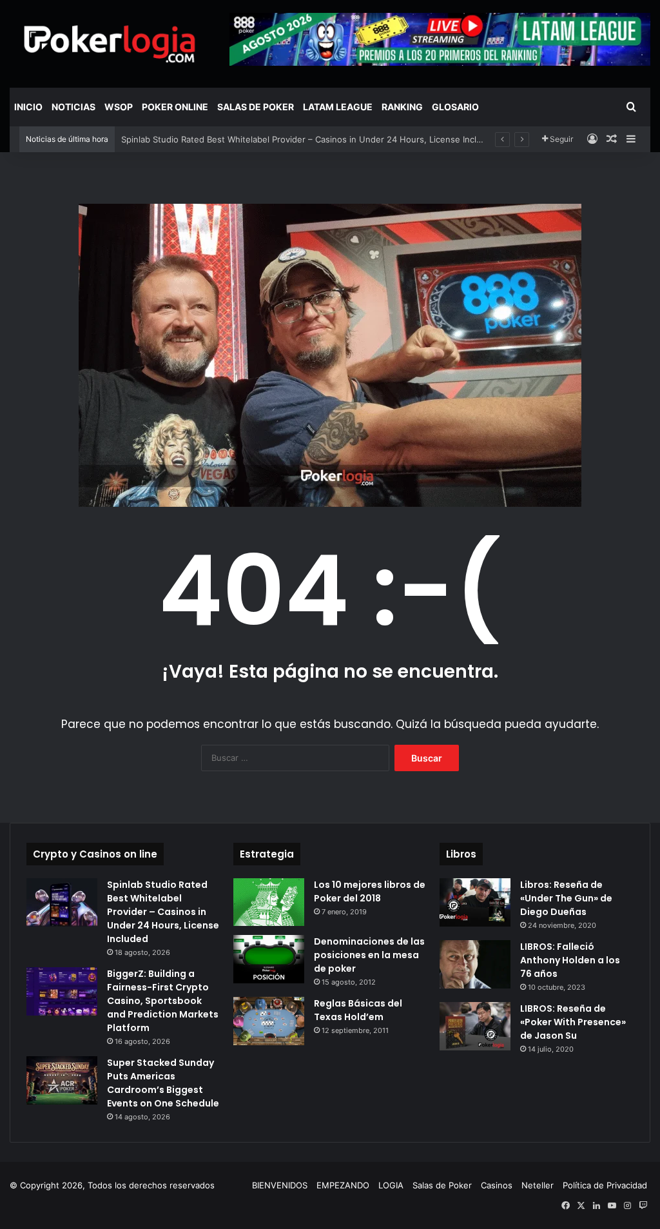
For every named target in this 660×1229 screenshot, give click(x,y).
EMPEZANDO (342, 1185)
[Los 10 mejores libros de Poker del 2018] (268, 901)
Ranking (402, 106)
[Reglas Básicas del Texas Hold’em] (268, 1021)
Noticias (73, 106)
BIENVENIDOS (279, 1185)
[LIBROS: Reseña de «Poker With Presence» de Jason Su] (475, 1026)
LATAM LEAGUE (338, 106)
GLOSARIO (455, 106)
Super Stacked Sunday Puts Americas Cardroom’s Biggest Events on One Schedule (163, 1083)
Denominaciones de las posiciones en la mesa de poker (369, 955)
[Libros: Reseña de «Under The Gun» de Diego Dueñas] (475, 902)
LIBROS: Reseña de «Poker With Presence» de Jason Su (573, 1022)
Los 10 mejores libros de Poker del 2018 (369, 891)
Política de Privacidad (605, 1185)
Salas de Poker (255, 106)
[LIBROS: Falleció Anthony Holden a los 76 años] (475, 964)
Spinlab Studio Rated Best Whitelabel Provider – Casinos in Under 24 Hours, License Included (309, 139)
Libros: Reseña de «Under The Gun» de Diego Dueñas (566, 898)
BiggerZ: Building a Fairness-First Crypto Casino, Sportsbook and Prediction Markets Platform (162, 1000)
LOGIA (390, 1185)
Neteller (537, 1185)
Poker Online (175, 106)
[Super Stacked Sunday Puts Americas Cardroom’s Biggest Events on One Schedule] (61, 1080)
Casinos (496, 1185)
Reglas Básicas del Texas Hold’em (358, 1010)
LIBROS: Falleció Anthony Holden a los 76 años (570, 960)
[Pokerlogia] (110, 43)
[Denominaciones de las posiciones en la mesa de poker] (268, 959)
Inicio (28, 106)
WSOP (118, 106)
